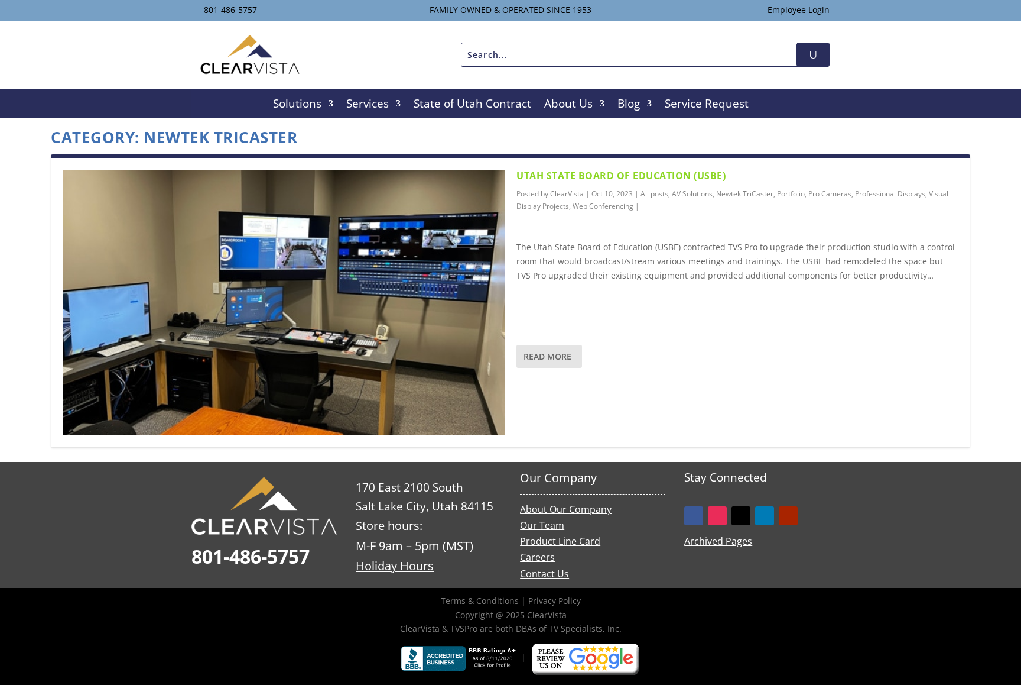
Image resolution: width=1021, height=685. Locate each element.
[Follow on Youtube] (788, 515)
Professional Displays (890, 194)
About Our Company (566, 509)
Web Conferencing (603, 206)
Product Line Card (560, 541)
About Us (568, 105)
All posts (654, 194)
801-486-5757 (230, 9)
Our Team (542, 525)
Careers (537, 557)
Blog (628, 105)
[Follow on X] (740, 515)
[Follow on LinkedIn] (764, 515)
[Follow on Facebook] (693, 515)
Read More (547, 356)
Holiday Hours (395, 566)
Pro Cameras (829, 194)
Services (367, 105)
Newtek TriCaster (744, 194)
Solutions (297, 105)
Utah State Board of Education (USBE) (621, 175)
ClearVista (567, 194)
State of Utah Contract (472, 105)
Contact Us (544, 573)
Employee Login (799, 9)
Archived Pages (718, 541)
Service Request (707, 105)
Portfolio (791, 194)
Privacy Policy (554, 600)
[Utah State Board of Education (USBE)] (284, 302)
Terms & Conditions (480, 600)
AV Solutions (692, 194)
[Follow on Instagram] (717, 515)
